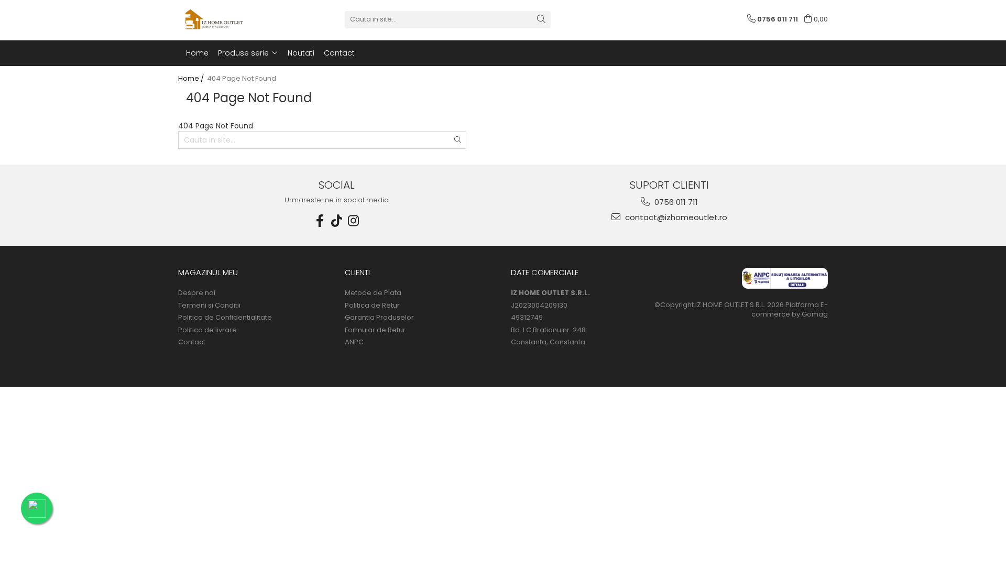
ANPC (354, 342)
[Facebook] (320, 221)
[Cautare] (541, 19)
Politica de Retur (372, 305)
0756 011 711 (675, 202)
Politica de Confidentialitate (225, 317)
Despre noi (196, 293)
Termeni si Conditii (209, 305)
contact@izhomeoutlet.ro (675, 217)
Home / (191, 78)
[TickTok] (337, 221)
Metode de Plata (373, 293)
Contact (191, 342)
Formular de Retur (375, 330)
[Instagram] (353, 221)
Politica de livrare (207, 330)
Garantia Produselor (379, 317)
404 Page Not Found (241, 78)
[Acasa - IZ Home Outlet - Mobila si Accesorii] (230, 19)
